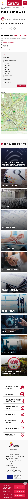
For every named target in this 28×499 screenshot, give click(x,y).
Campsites (7, 71)
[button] (3, 95)
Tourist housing (8, 75)
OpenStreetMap (12, 131)
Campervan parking (9, 77)
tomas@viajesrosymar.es (9, 42)
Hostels (7, 73)
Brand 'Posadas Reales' (10, 60)
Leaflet (3, 131)
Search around (21, 85)
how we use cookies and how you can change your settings (7, 496)
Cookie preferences (19, 495)
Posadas (7, 64)
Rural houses (8, 62)
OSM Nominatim (4, 133)
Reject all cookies (19, 491)
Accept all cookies (19, 487)
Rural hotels (8, 65)
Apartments (8, 69)
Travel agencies (16, 7)
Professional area (7, 7)
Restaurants (8, 82)
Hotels (6, 67)
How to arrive (5, 50)
